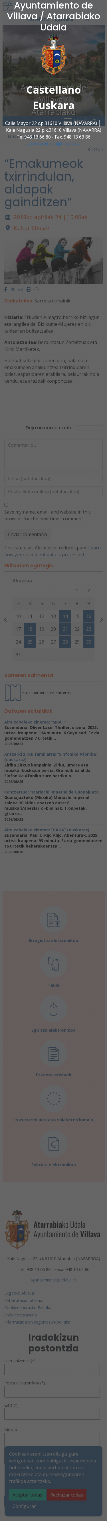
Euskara (53, 105)
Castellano (53, 90)
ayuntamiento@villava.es (53, 144)
